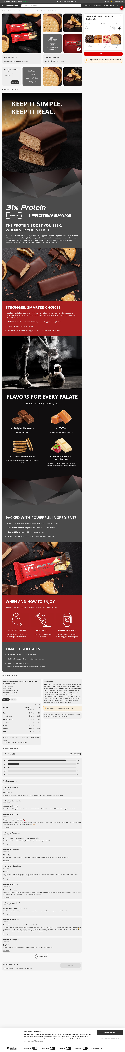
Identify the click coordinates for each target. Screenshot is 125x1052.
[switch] (52, 1048)
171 (78, 764)
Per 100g (13, 699)
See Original (6, 827)
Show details (95, 1048)
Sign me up (15, 82)
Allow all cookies (109, 1032)
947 (78, 760)
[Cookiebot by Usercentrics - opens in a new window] (12, 1048)
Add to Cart (103, 54)
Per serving (6, 699)
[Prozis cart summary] (117, 5)
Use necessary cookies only (110, 1038)
